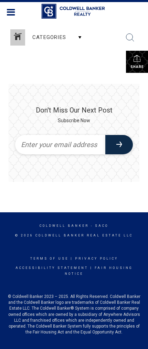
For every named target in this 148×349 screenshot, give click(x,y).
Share (137, 67)
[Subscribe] (119, 144)
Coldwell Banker (64, 225)
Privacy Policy (96, 258)
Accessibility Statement (51, 268)
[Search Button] (130, 37)
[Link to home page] (74, 11)
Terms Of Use (49, 258)
